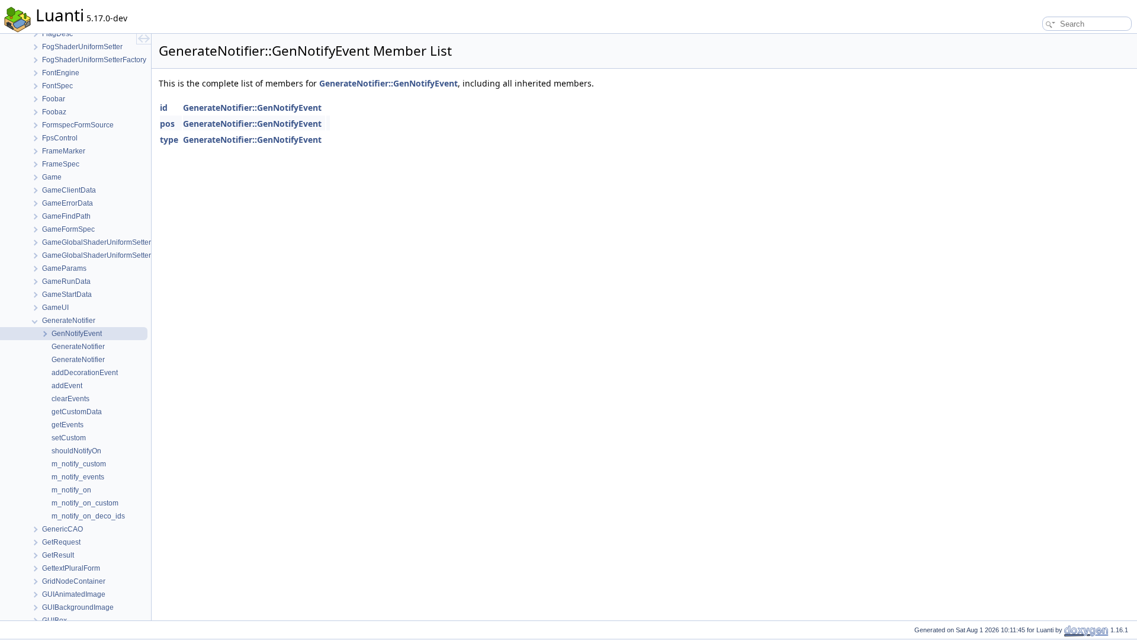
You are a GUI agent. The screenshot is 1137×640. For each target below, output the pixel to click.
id (164, 107)
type (169, 139)
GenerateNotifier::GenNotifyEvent (388, 83)
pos (167, 123)
